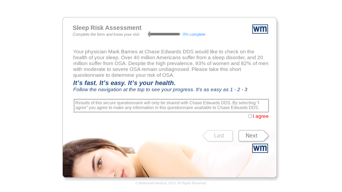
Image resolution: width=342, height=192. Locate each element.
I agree (261, 116)
